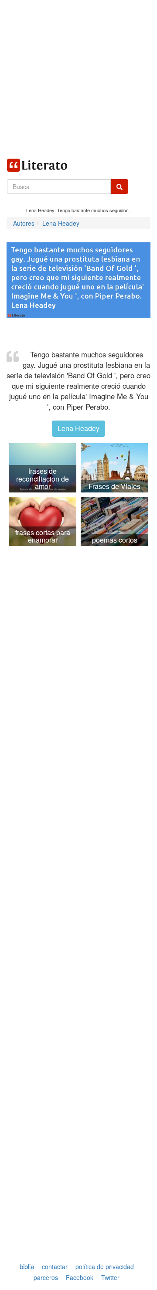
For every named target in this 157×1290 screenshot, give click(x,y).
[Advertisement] (78, 78)
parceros (46, 1277)
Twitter (110, 1277)
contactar (55, 1266)
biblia (27, 1266)
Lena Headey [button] (78, 428)
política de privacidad (104, 1266)
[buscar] (119, 186)
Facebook (79, 1277)
